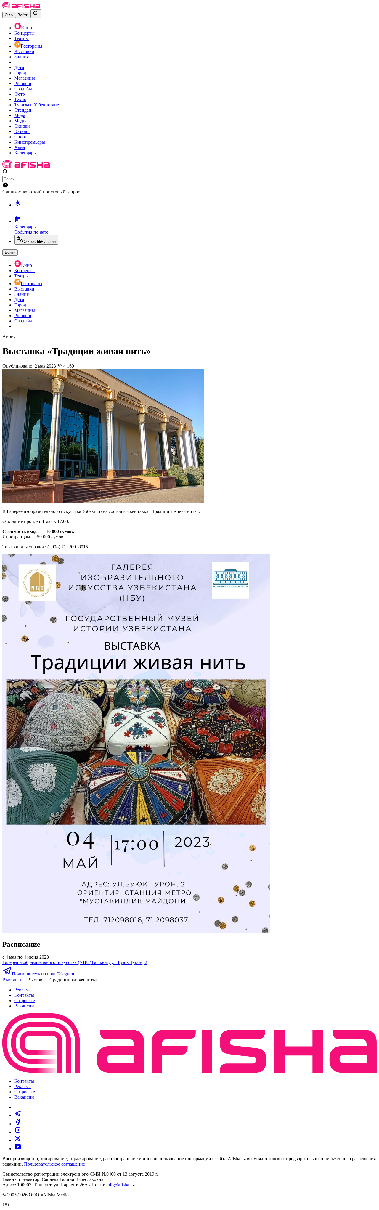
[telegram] (17, 1115)
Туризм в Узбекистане (36, 104)
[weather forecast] (195, 209)
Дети (19, 67)
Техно (20, 99)
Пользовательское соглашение (54, 1163)
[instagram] (17, 1131)
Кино (26, 27)
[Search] (35, 13)
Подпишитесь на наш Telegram (43, 973)
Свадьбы (23, 88)
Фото (19, 94)
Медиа (21, 120)
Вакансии (24, 1005)
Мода (19, 115)
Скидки (22, 126)
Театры (21, 38)
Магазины (24, 78)
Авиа (19, 147)
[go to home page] (21, 6)
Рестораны (31, 46)
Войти (22, 15)
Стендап (22, 110)
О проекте (24, 1000)
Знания (21, 56)
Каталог (22, 131)
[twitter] (17, 1140)
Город (20, 72)
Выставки (24, 51)
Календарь (25, 152)
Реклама (22, 989)
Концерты (24, 33)
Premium (22, 83)
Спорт (20, 136)
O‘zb (9, 15)
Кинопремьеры (29, 142)
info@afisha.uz (120, 1184)
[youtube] (17, 1148)
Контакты (24, 995)
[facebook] (17, 1123)
